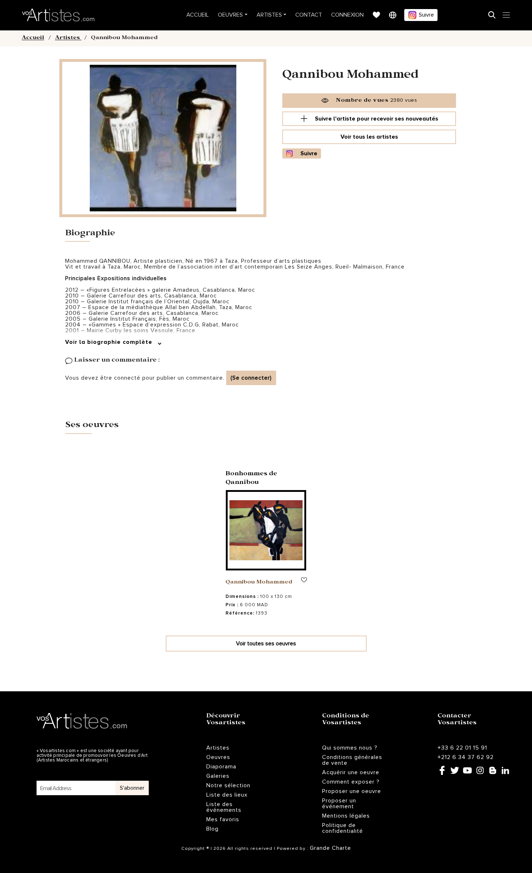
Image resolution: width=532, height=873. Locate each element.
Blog (212, 829)
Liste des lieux (227, 795)
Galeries (217, 776)
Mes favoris (222, 819)
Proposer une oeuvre (351, 791)
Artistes (269, 15)
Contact (308, 15)
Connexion (347, 15)
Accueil (197, 15)
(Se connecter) (251, 378)
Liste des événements (223, 807)
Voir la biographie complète (109, 342)
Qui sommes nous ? (349, 748)
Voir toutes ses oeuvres (266, 643)
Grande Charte (330, 848)
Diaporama (221, 766)
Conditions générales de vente (352, 760)
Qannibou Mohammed (258, 583)
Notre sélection (228, 785)
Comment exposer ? (351, 782)
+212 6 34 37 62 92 (466, 757)
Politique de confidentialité (342, 828)
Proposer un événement (339, 803)
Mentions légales (346, 816)
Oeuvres (230, 15)
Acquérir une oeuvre (350, 772)
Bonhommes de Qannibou (251, 479)
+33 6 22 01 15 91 (462, 748)
